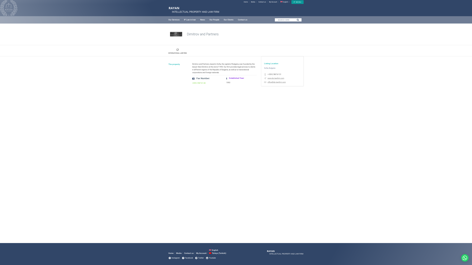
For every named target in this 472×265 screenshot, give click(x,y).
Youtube (212, 258)
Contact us (262, 2)
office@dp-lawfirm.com (277, 82)
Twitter (201, 258)
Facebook (188, 258)
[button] (465, 258)
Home (246, 2)
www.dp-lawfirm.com (276, 78)
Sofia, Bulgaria (269, 68)
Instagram (175, 258)
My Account (273, 2)
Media (253, 2)
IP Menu (298, 2)
